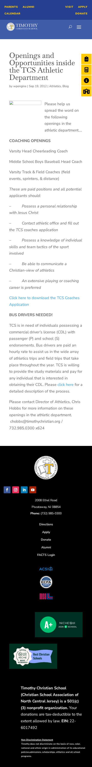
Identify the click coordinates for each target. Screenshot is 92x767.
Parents (11, 7)
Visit (69, 7)
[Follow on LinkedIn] (24, 489)
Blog (65, 86)
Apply (83, 7)
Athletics (55, 86)
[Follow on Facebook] (7, 489)
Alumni (28, 7)
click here (66, 384)
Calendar (12, 13)
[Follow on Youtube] (32, 489)
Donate (81, 13)
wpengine (19, 86)
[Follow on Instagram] (15, 489)
